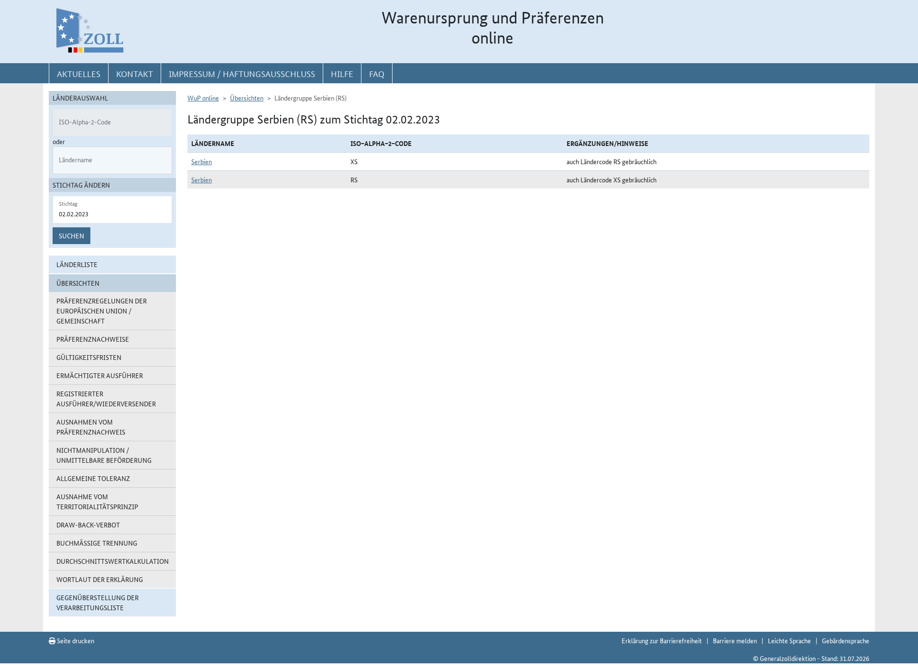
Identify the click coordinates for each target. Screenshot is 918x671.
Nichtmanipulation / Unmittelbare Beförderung (104, 455)
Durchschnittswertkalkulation (112, 561)
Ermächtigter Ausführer (99, 375)
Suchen (71, 235)
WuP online (203, 97)
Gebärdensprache (845, 640)
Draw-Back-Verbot (88, 524)
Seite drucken (74, 640)
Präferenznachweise (92, 339)
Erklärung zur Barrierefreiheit (662, 640)
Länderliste (77, 264)
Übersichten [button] (77, 283)
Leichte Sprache (789, 640)
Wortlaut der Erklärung (99, 579)
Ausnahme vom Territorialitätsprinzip (97, 501)
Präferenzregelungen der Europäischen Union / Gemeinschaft (101, 310)
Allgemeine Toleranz (93, 478)
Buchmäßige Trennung (96, 543)
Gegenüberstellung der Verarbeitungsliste (97, 602)
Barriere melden (735, 640)
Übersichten (246, 97)
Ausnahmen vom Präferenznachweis (90, 426)
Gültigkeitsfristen (88, 357)
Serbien (201, 161)
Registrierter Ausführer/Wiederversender (106, 398)
